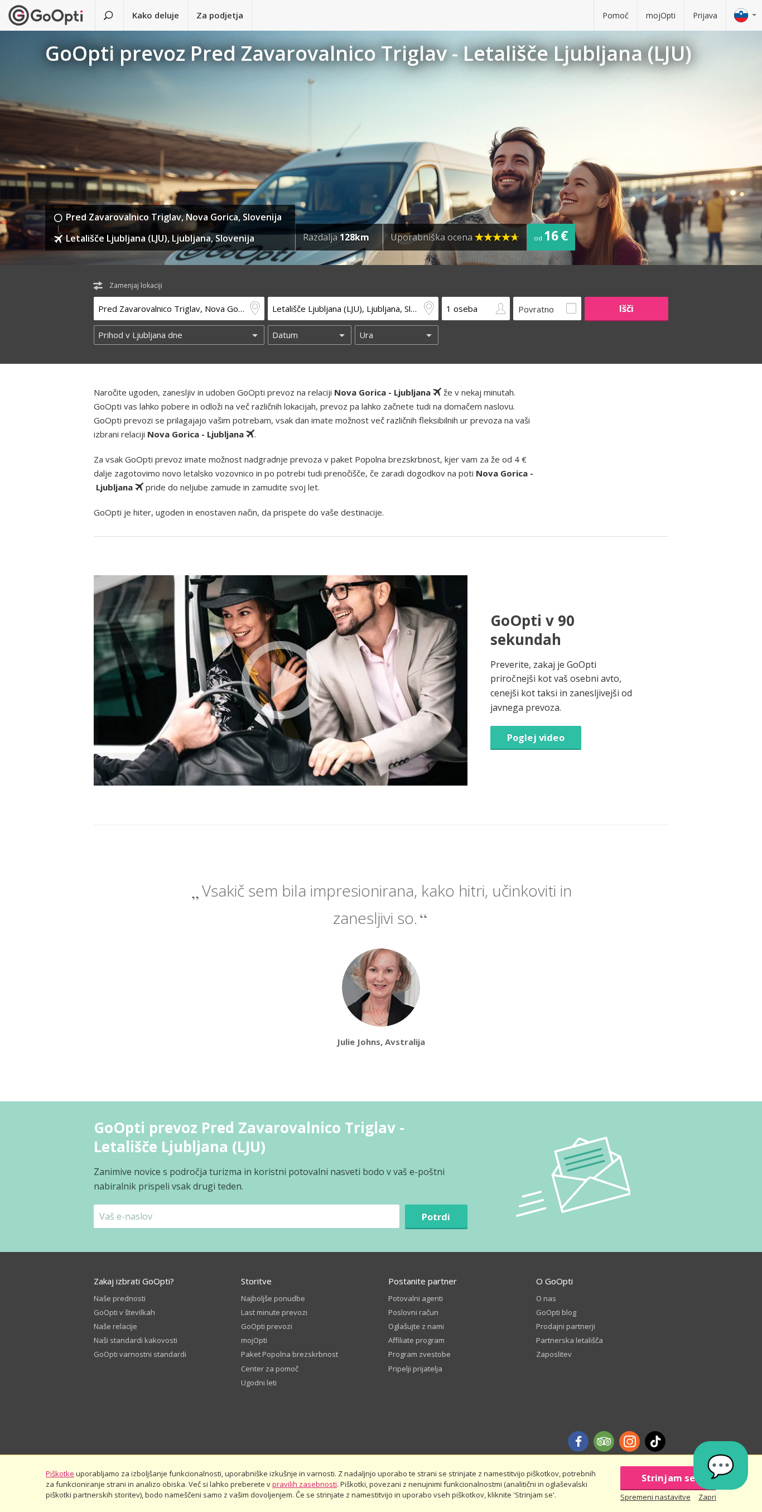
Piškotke (60, 1473)
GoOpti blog (556, 1312)
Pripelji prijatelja (415, 1369)
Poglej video (536, 737)
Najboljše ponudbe (273, 1298)
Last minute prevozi (274, 1312)
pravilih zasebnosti (304, 1484)
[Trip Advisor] (604, 1441)
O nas (546, 1298)
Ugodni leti (259, 1383)
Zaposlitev (554, 1354)
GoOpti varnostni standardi (140, 1354)
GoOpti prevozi (266, 1326)
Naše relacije (115, 1326)
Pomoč (615, 15)
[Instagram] (629, 1441)
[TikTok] (655, 1441)
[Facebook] (578, 1441)
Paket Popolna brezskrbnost (289, 1354)
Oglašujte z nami (416, 1326)
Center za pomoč (269, 1369)
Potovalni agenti (415, 1298)
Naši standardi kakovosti (135, 1340)
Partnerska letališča (569, 1340)
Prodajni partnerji (565, 1326)
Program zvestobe (419, 1354)
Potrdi (436, 1216)
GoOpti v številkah (124, 1312)
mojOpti (661, 15)
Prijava (705, 15)
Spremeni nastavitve (655, 1497)
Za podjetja (219, 15)
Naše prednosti (120, 1298)
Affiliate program (416, 1340)
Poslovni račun (413, 1312)
